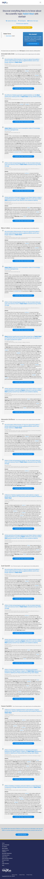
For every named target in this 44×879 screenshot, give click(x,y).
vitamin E (24, 505)
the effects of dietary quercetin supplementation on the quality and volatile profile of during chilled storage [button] (23, 95)
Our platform (4, 846)
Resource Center (5, 860)
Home (3, 843)
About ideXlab (5, 848)
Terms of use (4, 856)
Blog (3, 861)
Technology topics (5, 855)
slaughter (37, 75)
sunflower (27, 173)
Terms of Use (14, 874)
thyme (7, 35)
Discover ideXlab (33, 43)
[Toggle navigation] (40, 2)
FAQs (3, 865)
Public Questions (5, 863)
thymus (10, 35)
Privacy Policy (29, 874)
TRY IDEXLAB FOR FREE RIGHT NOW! (22, 27)
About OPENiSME (5, 844)
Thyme (28, 207)
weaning (27, 71)
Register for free (5, 850)
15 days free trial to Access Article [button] (23, 88)
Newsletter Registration (7, 853)
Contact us (4, 851)
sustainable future (17, 152)
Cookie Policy (22, 874)
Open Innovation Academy (7, 858)
